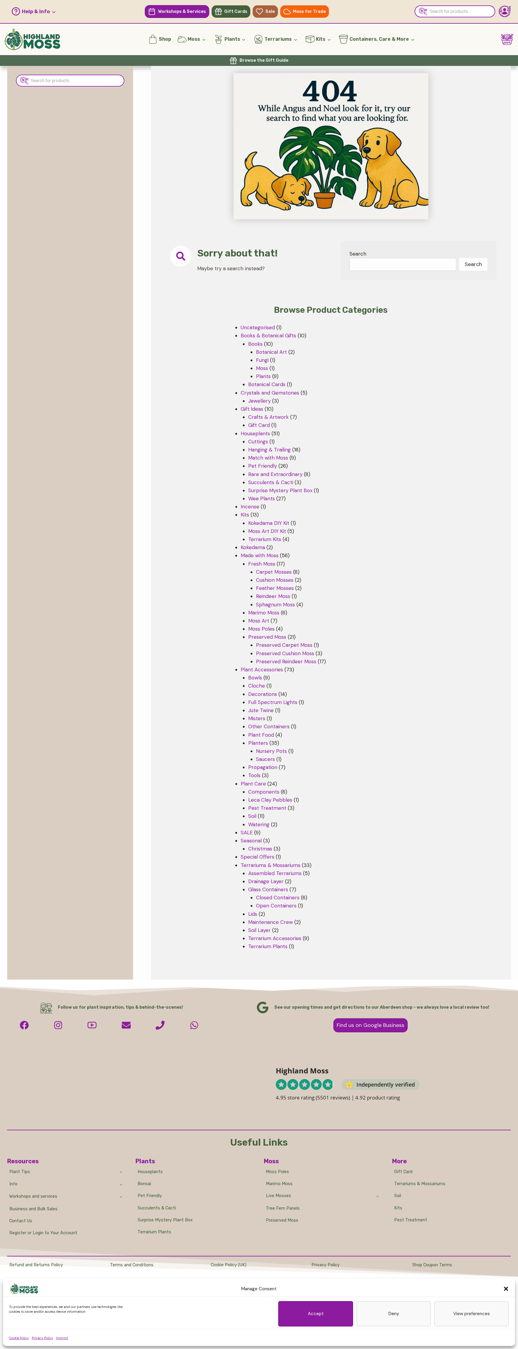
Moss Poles (277, 1171)
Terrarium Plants (154, 1232)
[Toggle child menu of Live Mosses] (378, 1196)
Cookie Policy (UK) (228, 1265)
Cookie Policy (19, 1338)
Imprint (62, 1338)
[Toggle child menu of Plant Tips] (121, 1172)
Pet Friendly (150, 1195)
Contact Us (20, 1220)
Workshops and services (33, 1196)
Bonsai (144, 1183)
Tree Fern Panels (283, 1208)
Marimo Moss (279, 1183)
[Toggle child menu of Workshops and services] (121, 1197)
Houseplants (150, 1171)
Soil (397, 1195)
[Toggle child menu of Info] (121, 1184)
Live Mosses (278, 1195)
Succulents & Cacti (157, 1208)
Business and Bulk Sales (33, 1208)
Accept (316, 1314)
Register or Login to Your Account (43, 1232)
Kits (398, 1208)
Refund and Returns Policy (36, 1265)
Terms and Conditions (131, 1265)
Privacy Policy (42, 1338)
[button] (506, 1289)
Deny (394, 1314)
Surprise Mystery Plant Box (165, 1220)
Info (13, 1184)
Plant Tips (19, 1171)
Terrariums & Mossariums (419, 1183)
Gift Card (403, 1171)
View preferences (471, 1314)
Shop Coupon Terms (432, 1265)
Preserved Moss (282, 1220)
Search (358, 253)
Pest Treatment (410, 1220)
